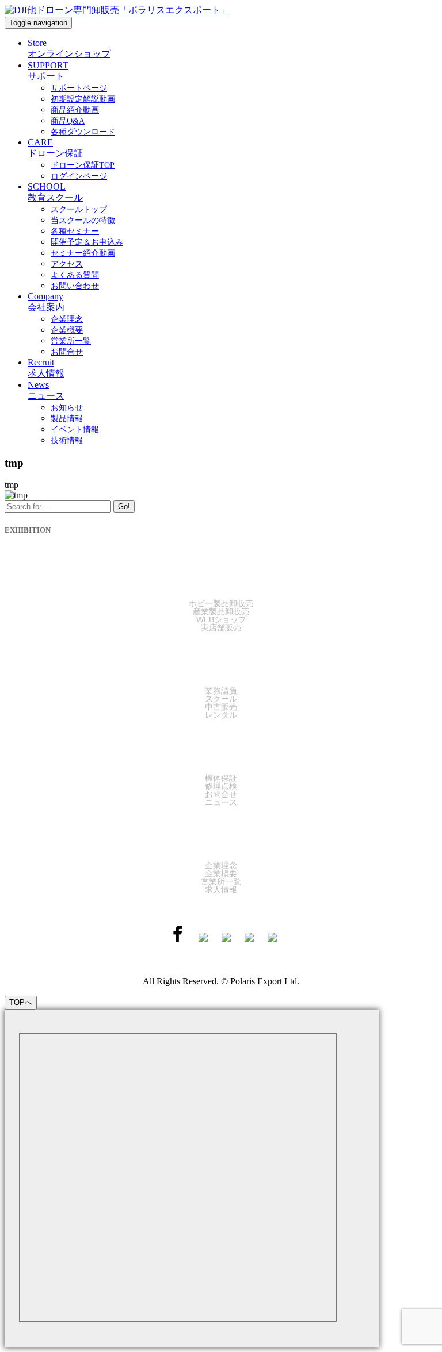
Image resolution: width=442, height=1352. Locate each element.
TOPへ (20, 1002)
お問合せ (221, 794)
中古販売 (221, 706)
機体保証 (221, 778)
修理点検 (221, 786)
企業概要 (221, 873)
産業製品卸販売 (221, 611)
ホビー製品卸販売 (221, 603)
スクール (221, 698)
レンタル (221, 714)
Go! (124, 506)
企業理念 (221, 865)
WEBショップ (221, 619)
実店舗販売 (221, 627)
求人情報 (221, 889)
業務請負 (221, 690)
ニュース (221, 802)
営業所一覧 (221, 881)
